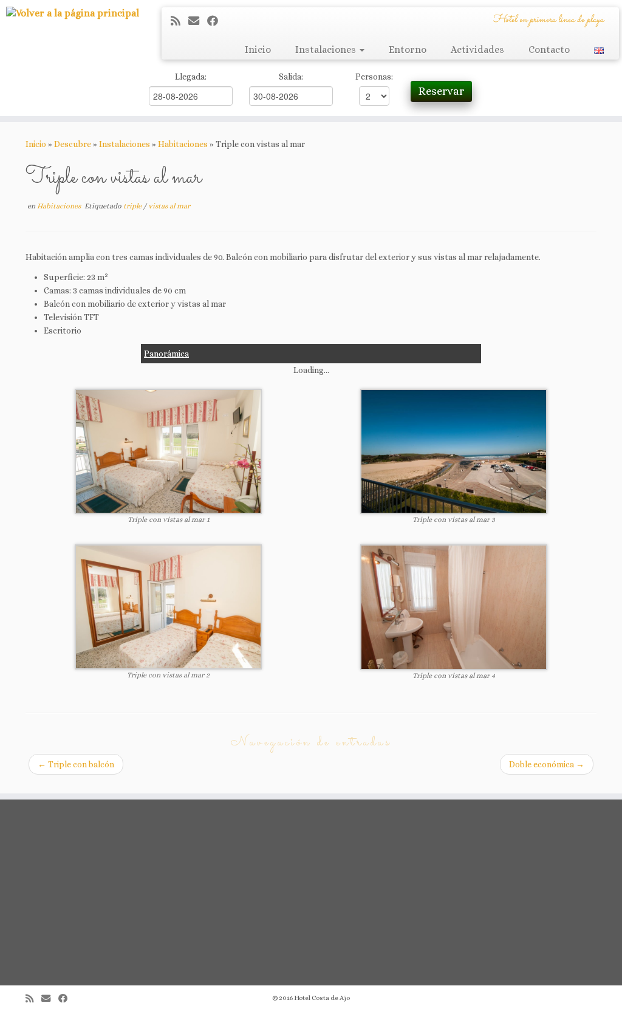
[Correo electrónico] (197, 21)
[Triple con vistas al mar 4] (453, 606)
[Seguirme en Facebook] (216, 21)
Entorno (407, 49)
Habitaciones (183, 144)
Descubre (72, 144)
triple (133, 206)
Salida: (291, 76)
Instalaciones (326, 49)
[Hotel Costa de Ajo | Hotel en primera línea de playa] (73, 13)
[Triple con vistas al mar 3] (453, 450)
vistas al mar (169, 206)
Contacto (549, 49)
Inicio (258, 49)
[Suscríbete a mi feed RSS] (179, 21)
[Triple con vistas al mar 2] (168, 606)
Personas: (374, 76)
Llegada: (191, 76)
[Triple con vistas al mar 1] (168, 450)
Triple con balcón (76, 764)
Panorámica (166, 353)
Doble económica (546, 764)
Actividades (477, 49)
